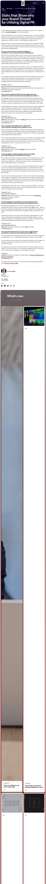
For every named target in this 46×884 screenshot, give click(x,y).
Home (3, 8)
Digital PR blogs (9, 8)
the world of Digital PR (11, 32)
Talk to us (35, 3)
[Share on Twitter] (8, 285)
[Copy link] (14, 285)
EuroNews (22, 149)
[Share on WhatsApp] (11, 285)
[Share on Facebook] (2, 285)
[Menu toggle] (43, 3)
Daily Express (38, 195)
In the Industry (16, 300)
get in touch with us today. (11, 263)
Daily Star (24, 119)
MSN (26, 227)
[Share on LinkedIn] (5, 286)
